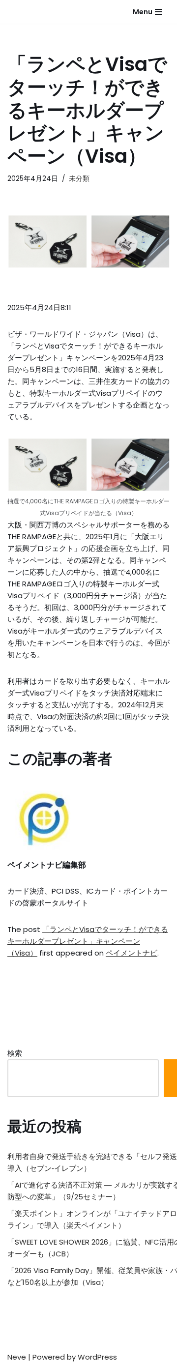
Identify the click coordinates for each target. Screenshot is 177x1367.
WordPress (97, 1357)
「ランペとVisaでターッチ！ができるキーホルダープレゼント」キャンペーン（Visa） (87, 941)
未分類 (79, 178)
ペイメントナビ (131, 953)
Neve (16, 1357)
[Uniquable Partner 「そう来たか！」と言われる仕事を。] (32, 12)
